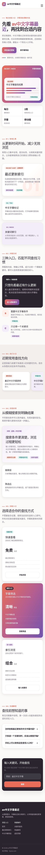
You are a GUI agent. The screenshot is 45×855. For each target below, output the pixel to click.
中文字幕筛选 (6, 833)
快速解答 (17, 830)
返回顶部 (17, 833)
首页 (3, 826)
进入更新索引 (12, 302)
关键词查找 (18, 826)
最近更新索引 (6, 830)
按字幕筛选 (24, 50)
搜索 (22, 784)
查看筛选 (22, 631)
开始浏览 (22, 575)
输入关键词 (22, 688)
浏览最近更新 (9, 50)
